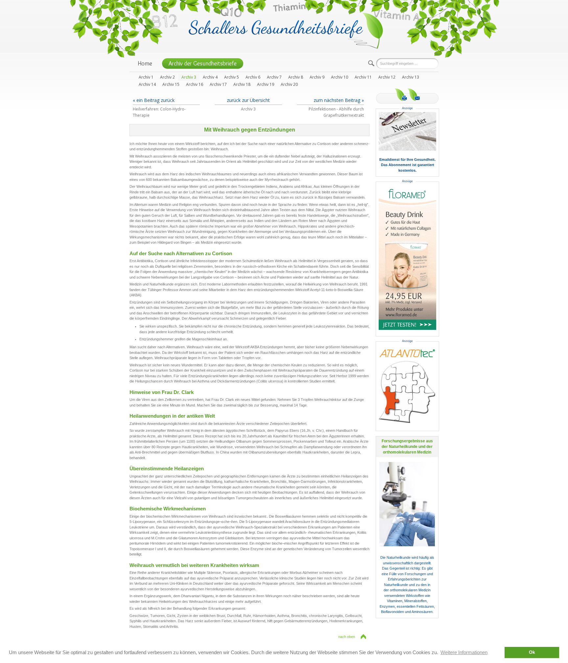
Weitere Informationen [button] (463, 652)
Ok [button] (532, 652)
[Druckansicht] (400, 94)
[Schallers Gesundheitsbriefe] (286, 30)
